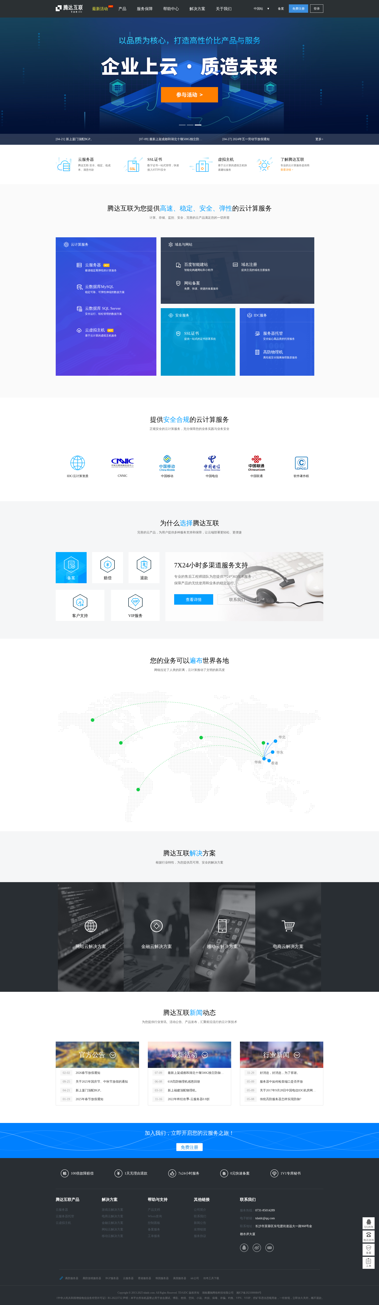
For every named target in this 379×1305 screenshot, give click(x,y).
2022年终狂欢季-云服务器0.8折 (189, 1099)
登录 (317, 8)
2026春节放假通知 (88, 1072)
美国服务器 (179, 1278)
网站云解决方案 (112, 1229)
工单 (368, 1265)
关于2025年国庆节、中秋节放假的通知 (102, 1081)
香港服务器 (144, 1278)
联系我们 (237, 599)
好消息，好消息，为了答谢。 (280, 1072)
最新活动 (100, 9)
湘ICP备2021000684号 (248, 1292)
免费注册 (298, 8)
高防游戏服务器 (92, 1278)
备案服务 (154, 1229)
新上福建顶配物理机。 (183, 1090)
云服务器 (62, 1209)
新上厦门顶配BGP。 (74, 139)
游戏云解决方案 (112, 1209)
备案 (281, 8)
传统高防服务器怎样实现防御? (280, 1099)
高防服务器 (71, 1278)
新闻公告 (200, 1223)
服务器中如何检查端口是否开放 (281, 1081)
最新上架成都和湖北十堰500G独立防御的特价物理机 (172, 139)
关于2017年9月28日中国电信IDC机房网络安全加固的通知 (289, 1090)
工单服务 (154, 1236)
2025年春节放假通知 (89, 1099)
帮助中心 (171, 9)
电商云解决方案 (112, 1216)
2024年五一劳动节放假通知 (246, 139)
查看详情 (194, 599)
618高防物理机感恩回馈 (184, 1081)
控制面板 (154, 1223)
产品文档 (154, 1209)
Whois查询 (155, 1216)
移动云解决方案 (112, 1236)
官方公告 (92, 1054)
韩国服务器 (162, 1278)
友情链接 (200, 1229)
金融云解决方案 (112, 1223)
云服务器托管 (65, 1216)
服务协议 (200, 1236)
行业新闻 (276, 1054)
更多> (319, 139)
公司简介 (200, 1209)
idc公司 (195, 1278)
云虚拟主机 (63, 1223)
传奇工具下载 (211, 1278)
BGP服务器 (112, 1278)
